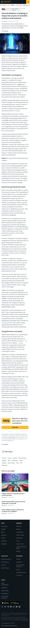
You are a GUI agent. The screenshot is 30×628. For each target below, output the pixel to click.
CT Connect (19, 575)
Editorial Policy (12, 437)
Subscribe (15, 427)
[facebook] (11, 607)
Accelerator (19, 562)
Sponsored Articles (6, 559)
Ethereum (3, 535)
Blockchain (4, 541)
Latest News (4, 21)
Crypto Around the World (21, 547)
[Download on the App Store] (5, 602)
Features (18, 529)
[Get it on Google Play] (15, 602)
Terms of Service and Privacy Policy (9, 625)
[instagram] (14, 607)
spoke (19, 84)
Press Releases (5, 562)
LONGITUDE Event (21, 572)
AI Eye (17, 541)
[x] (2, 607)
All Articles (19, 526)
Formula (18, 559)
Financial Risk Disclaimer (4, 597)
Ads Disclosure (5, 593)
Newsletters (4, 587)
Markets (3, 529)
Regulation (4, 544)
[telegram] (8, 607)
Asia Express (19, 538)
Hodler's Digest (20, 535)
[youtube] (17, 607)
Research (3, 565)
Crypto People (19, 532)
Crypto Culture (20, 544)
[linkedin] (5, 607)
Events (18, 569)
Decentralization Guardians (20, 565)
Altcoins (3, 538)
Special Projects (5, 568)
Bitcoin (3, 532)
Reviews (18, 551)
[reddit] (19, 607)
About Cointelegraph (4, 583)
